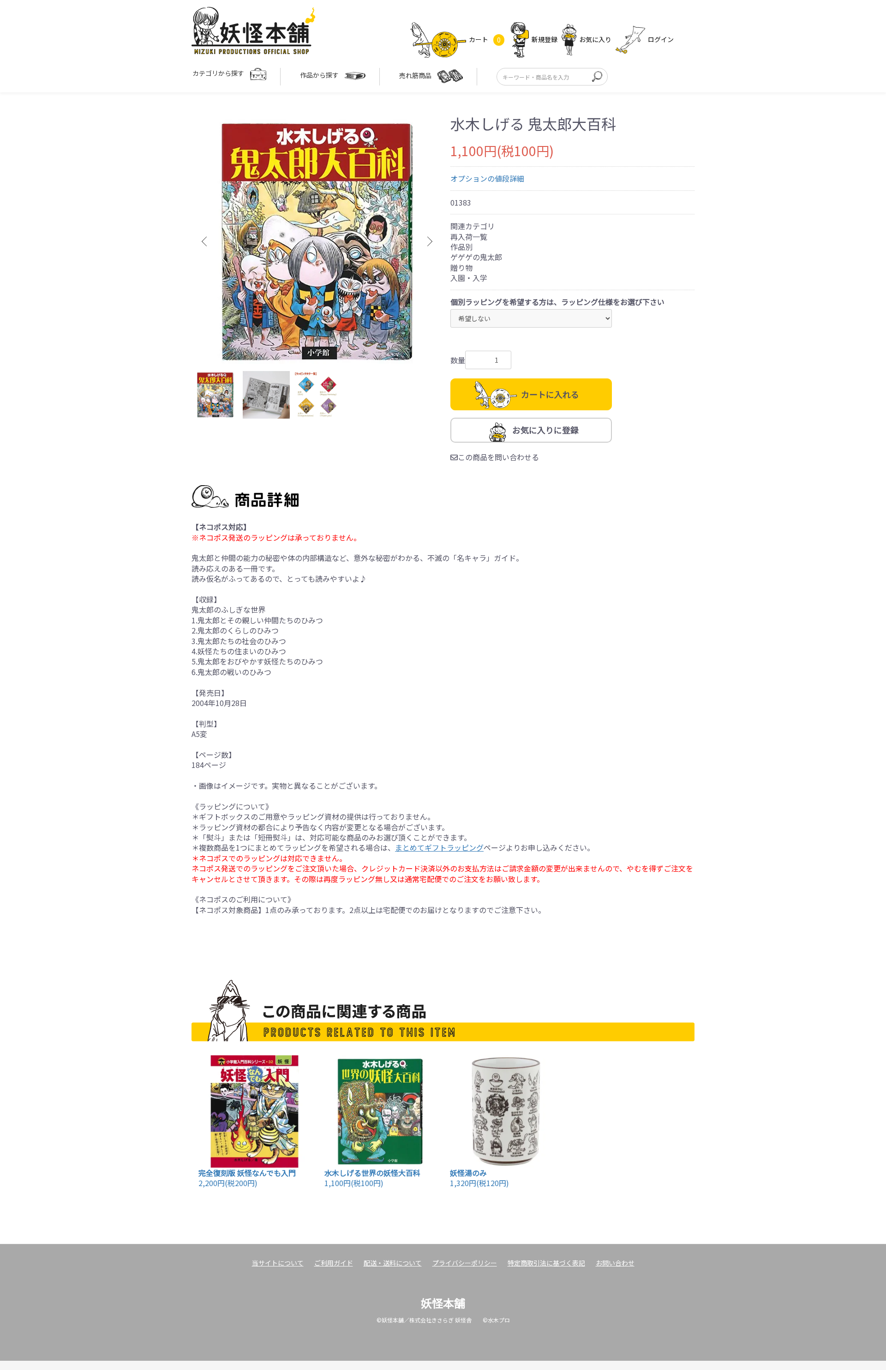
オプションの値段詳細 (487, 178)
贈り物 (461, 267)
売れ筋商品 (416, 75)
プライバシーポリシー (464, 1262)
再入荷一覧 (468, 236)
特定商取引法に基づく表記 (546, 1262)
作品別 (461, 246)
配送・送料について (393, 1262)
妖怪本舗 (443, 1303)
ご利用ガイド (333, 1262)
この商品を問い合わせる (498, 457)
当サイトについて (278, 1262)
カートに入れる (550, 394)
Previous (205, 242)
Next (429, 242)
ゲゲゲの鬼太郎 (476, 256)
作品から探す (320, 74)
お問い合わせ (615, 1262)
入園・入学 (468, 277)
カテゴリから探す (218, 73)
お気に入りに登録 (545, 430)
